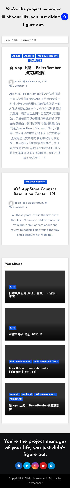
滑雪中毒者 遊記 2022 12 (25, 334)
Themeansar (34, 483)
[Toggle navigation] (3, 16)
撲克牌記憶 (35, 60)
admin (17, 81)
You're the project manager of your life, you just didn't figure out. (33, 17)
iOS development (48, 56)
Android (29, 56)
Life (12, 286)
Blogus (53, 478)
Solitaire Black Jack (46, 361)
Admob (16, 56)
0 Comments (20, 85)
